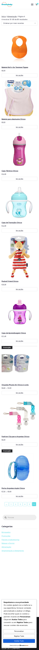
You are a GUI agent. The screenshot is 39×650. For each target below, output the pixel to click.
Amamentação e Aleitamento (13, 551)
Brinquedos (6, 532)
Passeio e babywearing (10, 540)
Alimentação (12, 16)
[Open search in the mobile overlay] (19, 517)
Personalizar (19, 631)
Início (4, 16)
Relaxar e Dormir (8, 543)
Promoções (6, 536)
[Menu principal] (32, 4)
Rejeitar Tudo (19, 636)
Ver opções (19, 75)
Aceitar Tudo (19, 641)
